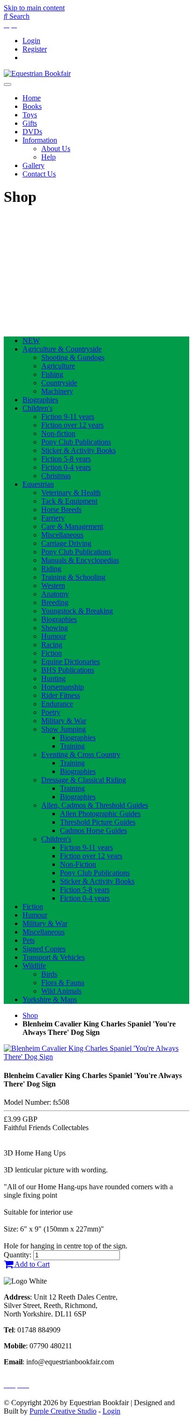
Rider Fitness (60, 695)
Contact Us (39, 174)
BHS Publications (67, 670)
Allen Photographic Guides (100, 814)
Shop (30, 1015)
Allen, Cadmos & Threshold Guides (94, 805)
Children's (37, 408)
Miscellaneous (62, 535)
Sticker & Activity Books (78, 450)
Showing (54, 628)
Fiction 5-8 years (66, 459)
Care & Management (72, 526)
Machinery (57, 391)
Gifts (29, 123)
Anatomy (55, 594)
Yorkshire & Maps (49, 999)
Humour (53, 636)
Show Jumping (63, 729)
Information (39, 140)
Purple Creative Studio (63, 1411)
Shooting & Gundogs (72, 357)
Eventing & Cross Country (80, 754)
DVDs (32, 132)
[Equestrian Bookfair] (37, 73)
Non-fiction (58, 433)
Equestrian (38, 484)
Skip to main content (34, 8)
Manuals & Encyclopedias (80, 560)
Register (34, 49)
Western (53, 585)
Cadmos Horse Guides (93, 830)
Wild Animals (61, 991)
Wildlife (34, 966)
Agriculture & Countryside (62, 349)
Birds (49, 974)
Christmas (56, 476)
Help (48, 157)
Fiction (51, 653)
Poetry (50, 712)
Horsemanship (62, 687)
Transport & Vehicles (53, 957)
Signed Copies (44, 949)
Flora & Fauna (62, 983)
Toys (29, 115)
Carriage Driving (66, 543)
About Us (55, 149)
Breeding (54, 602)
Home (31, 98)
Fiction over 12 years (72, 425)
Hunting (53, 678)
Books (32, 106)
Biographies (40, 400)
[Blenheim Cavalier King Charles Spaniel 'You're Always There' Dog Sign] (96, 1057)
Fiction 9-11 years (67, 417)
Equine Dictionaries (70, 662)
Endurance (57, 704)
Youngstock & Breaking (77, 611)
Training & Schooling (73, 577)
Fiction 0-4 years (66, 467)
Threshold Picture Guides (97, 822)
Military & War (63, 721)
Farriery (53, 518)
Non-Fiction (78, 864)
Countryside (59, 383)
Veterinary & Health (71, 493)
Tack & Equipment (69, 501)
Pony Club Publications (76, 442)
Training (72, 746)
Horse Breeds (61, 509)
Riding (51, 569)
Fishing (52, 374)
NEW (31, 340)
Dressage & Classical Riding (83, 780)
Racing (51, 645)
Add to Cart (31, 1264)
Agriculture (58, 366)
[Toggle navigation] (7, 84)
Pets (28, 940)
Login (31, 41)
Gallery (33, 165)
